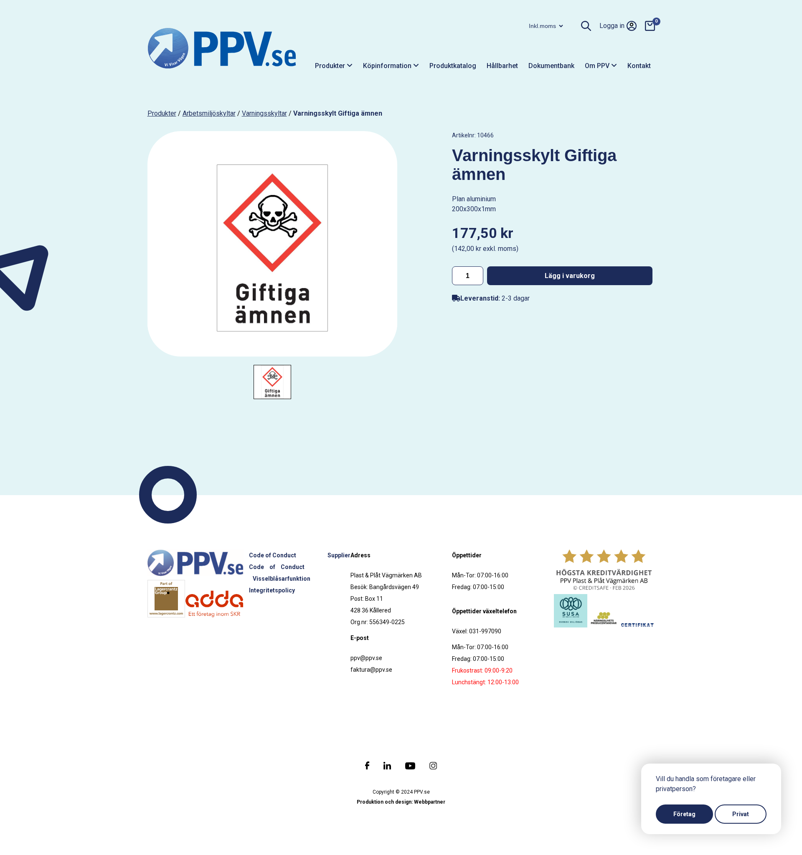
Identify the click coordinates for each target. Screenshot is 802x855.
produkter (161, 113)
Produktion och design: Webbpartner (401, 802)
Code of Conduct (272, 555)
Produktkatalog (452, 66)
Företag (684, 814)
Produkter (331, 66)
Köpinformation (388, 66)
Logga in (611, 26)
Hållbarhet (502, 66)
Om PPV (598, 66)
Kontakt (639, 66)
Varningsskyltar (264, 113)
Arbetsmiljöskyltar (209, 113)
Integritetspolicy (272, 590)
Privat (740, 814)
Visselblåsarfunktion (281, 578)
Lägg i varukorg (570, 276)
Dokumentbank (551, 66)
